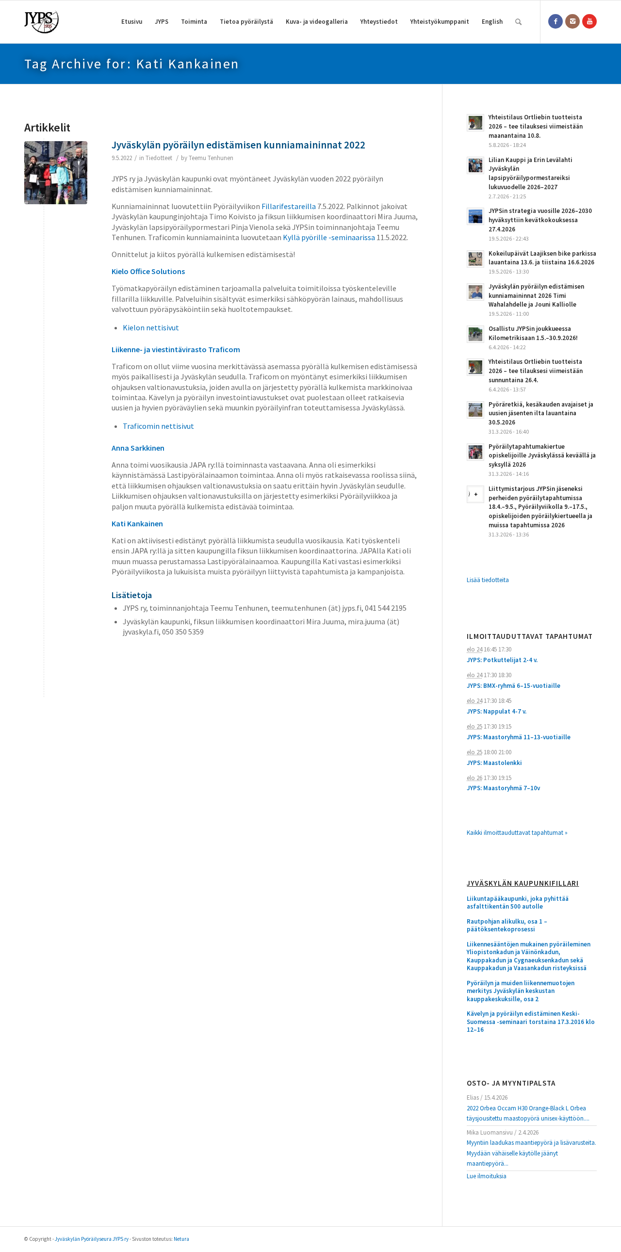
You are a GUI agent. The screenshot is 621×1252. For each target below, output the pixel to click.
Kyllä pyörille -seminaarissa (329, 237)
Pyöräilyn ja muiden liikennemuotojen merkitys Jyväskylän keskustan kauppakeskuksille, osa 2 (520, 991)
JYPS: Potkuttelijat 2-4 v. (502, 660)
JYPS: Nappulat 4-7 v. (496, 711)
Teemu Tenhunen (211, 158)
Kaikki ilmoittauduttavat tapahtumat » (517, 833)
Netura (181, 1239)
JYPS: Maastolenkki (494, 763)
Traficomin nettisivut (158, 426)
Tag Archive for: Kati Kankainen (132, 63)
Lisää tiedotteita (488, 580)
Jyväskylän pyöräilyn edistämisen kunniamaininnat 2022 (238, 144)
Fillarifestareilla (288, 206)
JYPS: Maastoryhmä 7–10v (503, 788)
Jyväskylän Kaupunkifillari (523, 883)
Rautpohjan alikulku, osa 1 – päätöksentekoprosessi (507, 926)
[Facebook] (555, 21)
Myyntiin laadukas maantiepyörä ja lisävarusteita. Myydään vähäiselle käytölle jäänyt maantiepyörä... (531, 1153)
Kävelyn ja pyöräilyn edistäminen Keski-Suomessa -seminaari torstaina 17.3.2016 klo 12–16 (531, 1022)
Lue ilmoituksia (487, 1176)
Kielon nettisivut (151, 327)
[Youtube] (589, 21)
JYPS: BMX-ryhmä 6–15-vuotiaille (513, 686)
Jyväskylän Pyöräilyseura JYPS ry (92, 1239)
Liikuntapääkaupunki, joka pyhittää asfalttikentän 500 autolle (518, 903)
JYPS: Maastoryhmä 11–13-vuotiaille (519, 737)
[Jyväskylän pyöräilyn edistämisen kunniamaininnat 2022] (55, 172)
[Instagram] (572, 21)
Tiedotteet (159, 158)
